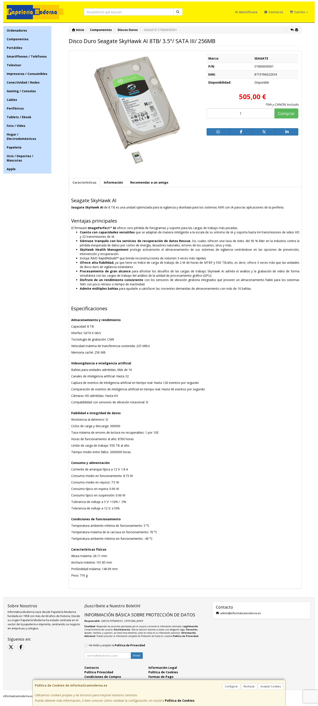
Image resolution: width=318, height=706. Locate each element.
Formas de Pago (160, 677)
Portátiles (14, 48)
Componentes (18, 39)
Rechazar (249, 686)
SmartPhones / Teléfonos (27, 56)
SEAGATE (261, 58)
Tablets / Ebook (19, 117)
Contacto (275, 12)
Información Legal (162, 668)
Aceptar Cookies (270, 686)
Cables (12, 100)
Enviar (136, 655)
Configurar (231, 686)
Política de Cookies (179, 700)
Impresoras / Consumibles (27, 74)
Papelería (14, 147)
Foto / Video (16, 126)
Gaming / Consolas (21, 91)
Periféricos (15, 108)
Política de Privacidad (185, 636)
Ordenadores (17, 30)
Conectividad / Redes (23, 82)
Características (84, 182)
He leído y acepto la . (117, 645)
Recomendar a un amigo (149, 182)
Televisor (14, 65)
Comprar (286, 113)
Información (113, 182)
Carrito (299, 12)
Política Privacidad (98, 672)
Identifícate (247, 12)
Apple (11, 169)
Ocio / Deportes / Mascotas (20, 158)
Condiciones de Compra (102, 677)
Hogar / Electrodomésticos (21, 136)
